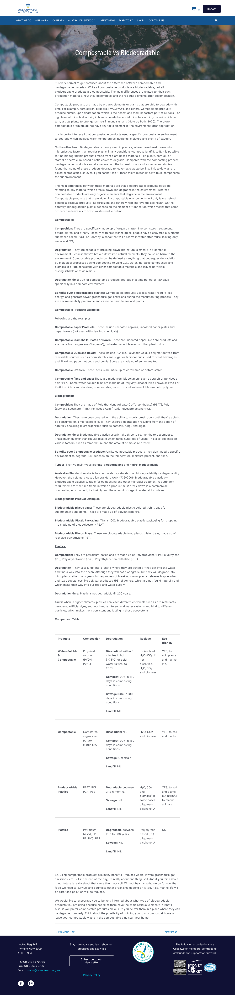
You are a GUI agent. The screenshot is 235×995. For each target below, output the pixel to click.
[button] (216, 20)
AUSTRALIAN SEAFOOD (81, 20)
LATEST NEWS (107, 20)
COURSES (58, 20)
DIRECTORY (126, 20)
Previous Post (65, 932)
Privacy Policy (91, 975)
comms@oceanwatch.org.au (43, 970)
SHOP (140, 20)
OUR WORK (41, 20)
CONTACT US (156, 20)
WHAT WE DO (23, 20)
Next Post (172, 932)
